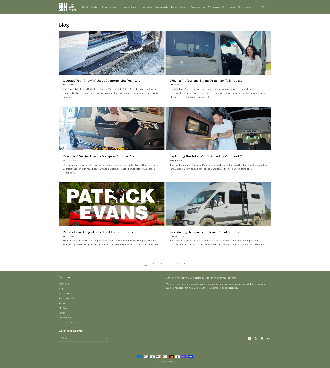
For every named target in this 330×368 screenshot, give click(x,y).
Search (62, 313)
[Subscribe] (106, 338)
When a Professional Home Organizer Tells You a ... (206, 80)
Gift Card (63, 308)
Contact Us (64, 284)
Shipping (63, 303)
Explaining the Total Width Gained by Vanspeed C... (207, 156)
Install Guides (65, 293)
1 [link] (146, 263)
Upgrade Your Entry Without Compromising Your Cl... (101, 80)
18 (176, 263)
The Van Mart (168, 362)
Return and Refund (67, 298)
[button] (91, 7)
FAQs (61, 288)
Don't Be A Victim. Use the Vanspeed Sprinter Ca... (99, 156)
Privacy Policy (65, 317)
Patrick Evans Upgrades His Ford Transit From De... (99, 232)
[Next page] (184, 263)
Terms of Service (67, 322)
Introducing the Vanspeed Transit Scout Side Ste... (206, 232)
